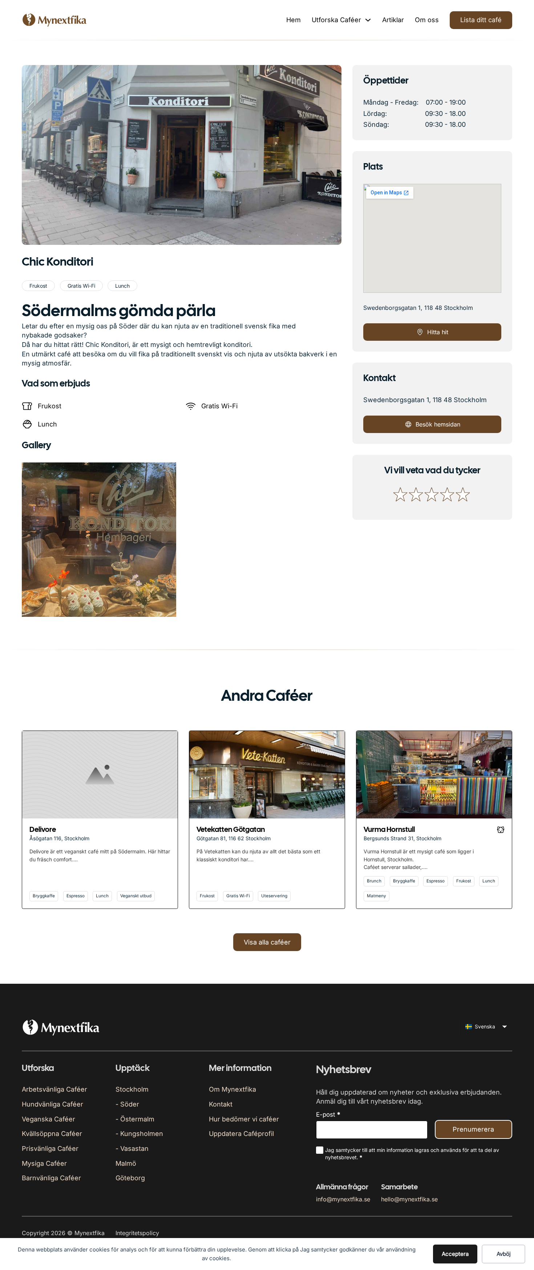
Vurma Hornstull (389, 829)
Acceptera (455, 1253)
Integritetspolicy (137, 1233)
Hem (293, 20)
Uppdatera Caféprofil (241, 1133)
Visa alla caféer (267, 942)
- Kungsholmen (139, 1133)
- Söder (127, 1104)
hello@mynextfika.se (409, 1199)
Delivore (42, 829)
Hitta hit (437, 332)
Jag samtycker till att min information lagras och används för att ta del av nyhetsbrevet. (412, 1153)
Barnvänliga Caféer (51, 1178)
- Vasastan (132, 1148)
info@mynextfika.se (343, 1199)
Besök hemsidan (438, 424)
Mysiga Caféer (44, 1163)
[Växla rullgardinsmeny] (368, 20)
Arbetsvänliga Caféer (54, 1089)
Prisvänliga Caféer (50, 1148)
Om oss (427, 20)
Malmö (126, 1163)
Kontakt (220, 1104)
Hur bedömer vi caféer (244, 1119)
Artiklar (393, 20)
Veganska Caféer (48, 1119)
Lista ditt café (481, 20)
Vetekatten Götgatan (231, 829)
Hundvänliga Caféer (52, 1104)
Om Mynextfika (232, 1089)
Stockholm (132, 1089)
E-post (328, 1115)
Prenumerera (473, 1129)
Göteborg (130, 1178)
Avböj (504, 1253)
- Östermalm (135, 1119)
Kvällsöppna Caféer (52, 1133)
